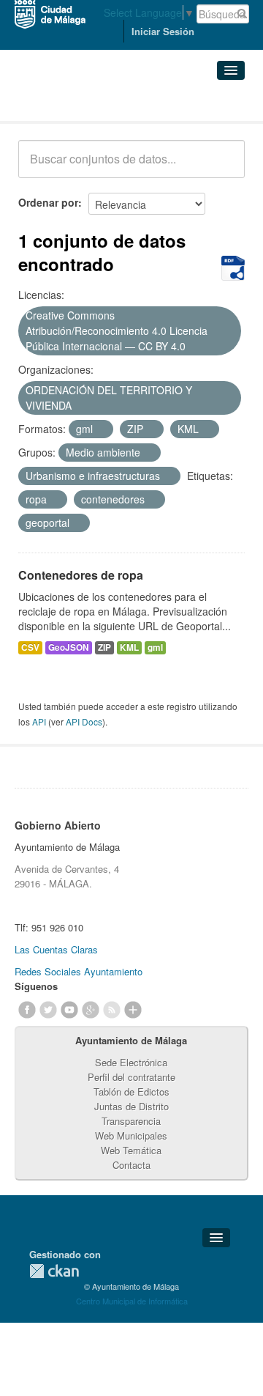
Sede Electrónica (131, 1062)
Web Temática (131, 1150)
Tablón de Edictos (131, 1091)
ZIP (104, 647)
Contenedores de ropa (80, 574)
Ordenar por (48, 202)
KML (129, 647)
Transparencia (131, 1121)
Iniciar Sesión (163, 31)
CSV (30, 647)
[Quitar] (193, 346)
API (39, 721)
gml (155, 647)
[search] (223, 167)
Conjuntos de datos (82, 103)
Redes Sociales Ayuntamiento (78, 971)
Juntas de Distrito (131, 1106)
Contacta (131, 1165)
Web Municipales (131, 1135)
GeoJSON (68, 647)
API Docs (84, 721)
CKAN (54, 1271)
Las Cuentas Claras (56, 949)
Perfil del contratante (131, 1077)
